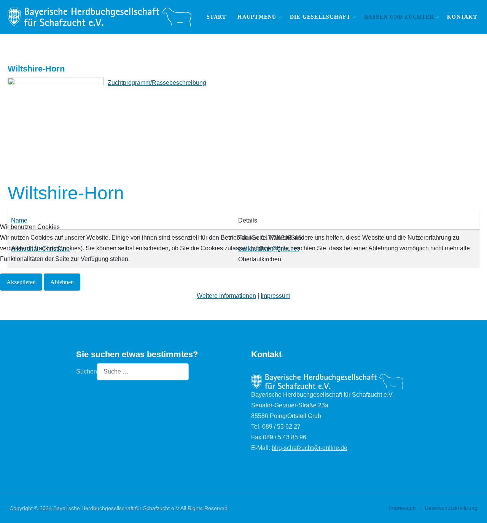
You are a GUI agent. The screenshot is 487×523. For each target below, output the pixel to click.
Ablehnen (62, 282)
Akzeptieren (21, 282)
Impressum (275, 295)
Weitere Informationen (226, 295)
